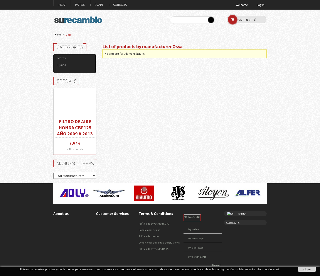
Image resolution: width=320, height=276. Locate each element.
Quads (99, 5)
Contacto (120, 5)
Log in (260, 4)
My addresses (195, 247)
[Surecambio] (79, 20)
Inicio (62, 5)
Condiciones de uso (149, 230)
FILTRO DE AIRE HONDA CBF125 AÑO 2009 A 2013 (75, 127)
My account (192, 217)
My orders (193, 229)
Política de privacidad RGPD (154, 248)
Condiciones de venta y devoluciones (159, 242)
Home (58, 34)
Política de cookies (149, 236)
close (307, 269)
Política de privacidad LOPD (154, 223)
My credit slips (196, 238)
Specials (67, 81)
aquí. (276, 269)
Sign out (216, 265)
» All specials (75, 149)
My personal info (197, 256)
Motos (80, 5)
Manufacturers (75, 163)
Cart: (247, 20)
